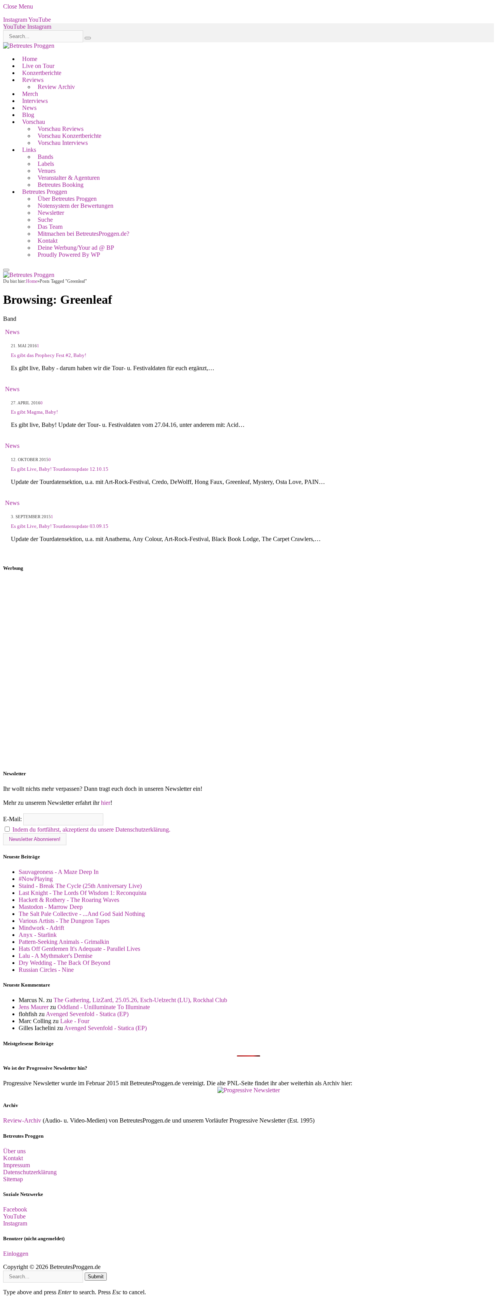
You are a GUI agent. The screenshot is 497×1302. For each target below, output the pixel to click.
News (29, 107)
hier (105, 802)
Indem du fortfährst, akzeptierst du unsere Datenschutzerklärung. (91, 829)
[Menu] (6, 270)
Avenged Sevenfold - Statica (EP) (87, 1014)
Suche (45, 219)
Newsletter (51, 212)
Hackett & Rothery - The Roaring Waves (69, 899)
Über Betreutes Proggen (67, 198)
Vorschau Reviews (60, 128)
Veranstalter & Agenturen (69, 177)
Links (29, 149)
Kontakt (47, 240)
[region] (248, 671)
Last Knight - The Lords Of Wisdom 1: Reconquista (82, 892)
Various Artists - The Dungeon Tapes (64, 920)
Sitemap (13, 1179)
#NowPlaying (36, 879)
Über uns (14, 1151)
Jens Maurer (34, 1007)
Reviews (32, 80)
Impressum (16, 1165)
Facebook (15, 1209)
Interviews (35, 100)
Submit (96, 1276)
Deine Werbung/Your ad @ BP (76, 247)
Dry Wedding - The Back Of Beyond (64, 962)
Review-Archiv (22, 1120)
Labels (46, 163)
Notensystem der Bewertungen (75, 205)
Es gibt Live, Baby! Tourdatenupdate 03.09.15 (59, 526)
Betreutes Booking (60, 184)
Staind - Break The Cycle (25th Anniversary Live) (80, 886)
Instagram (15, 1223)
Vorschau (33, 121)
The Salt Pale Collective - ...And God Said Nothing (82, 913)
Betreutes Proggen (44, 191)
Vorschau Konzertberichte (69, 135)
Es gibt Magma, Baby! (34, 412)
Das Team (50, 226)
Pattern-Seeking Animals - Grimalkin (64, 941)
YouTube (14, 1216)
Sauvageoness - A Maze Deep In (59, 872)
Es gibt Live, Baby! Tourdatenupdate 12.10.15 (59, 469)
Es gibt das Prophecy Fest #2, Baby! (48, 355)
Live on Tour (38, 66)
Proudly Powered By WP (69, 254)
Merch (30, 94)
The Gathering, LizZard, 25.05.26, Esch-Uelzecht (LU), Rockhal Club (140, 1000)
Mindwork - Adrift (41, 927)
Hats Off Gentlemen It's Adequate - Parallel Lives (79, 948)
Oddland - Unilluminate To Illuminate (103, 1007)
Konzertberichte (41, 73)
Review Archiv (56, 87)
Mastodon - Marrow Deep (51, 906)
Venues (47, 170)
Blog (28, 114)
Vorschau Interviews (63, 142)
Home (29, 59)
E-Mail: (13, 819)
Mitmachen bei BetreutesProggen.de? (83, 233)
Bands (45, 156)
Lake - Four (74, 1021)
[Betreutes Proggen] (28, 45)
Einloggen (15, 1253)
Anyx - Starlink (38, 934)
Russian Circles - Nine (46, 969)
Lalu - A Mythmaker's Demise (55, 955)
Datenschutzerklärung (30, 1172)
